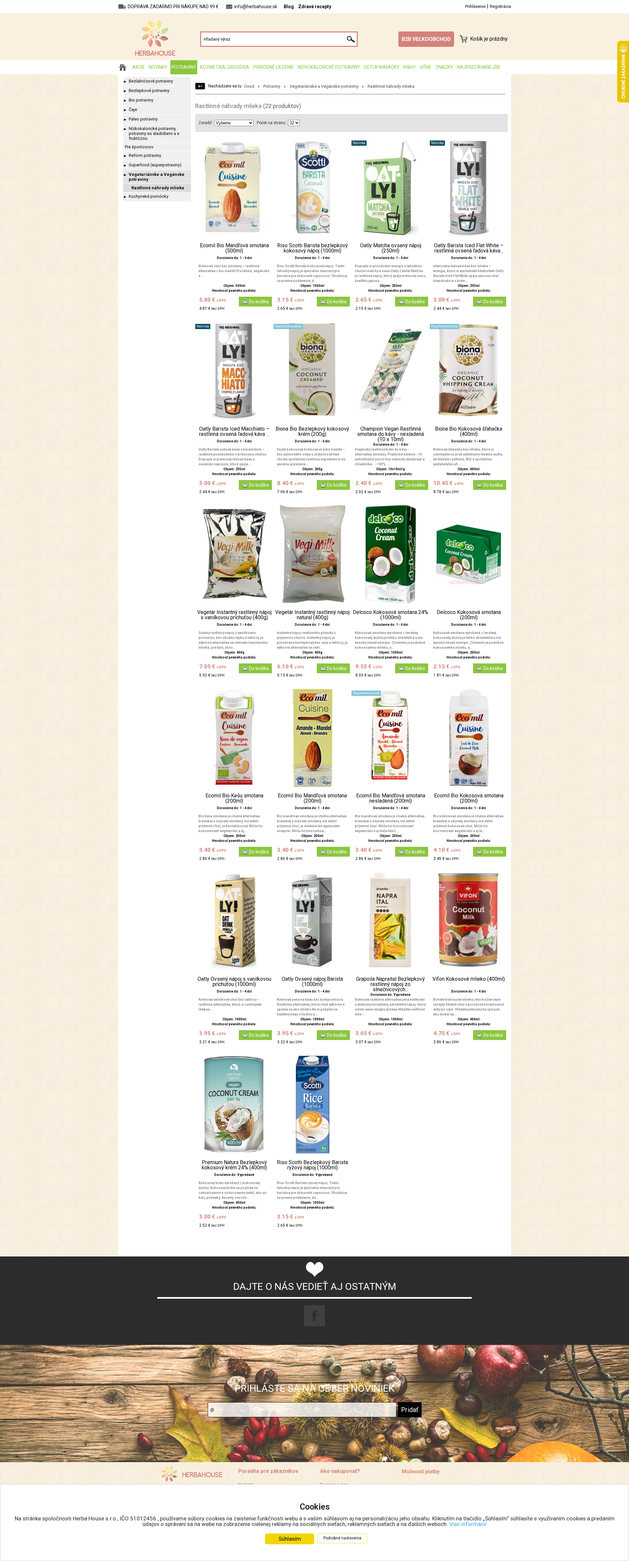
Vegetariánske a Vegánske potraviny (156, 177)
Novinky (158, 67)
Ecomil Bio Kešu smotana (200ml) (234, 798)
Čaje (133, 109)
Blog (289, 6)
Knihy (409, 67)
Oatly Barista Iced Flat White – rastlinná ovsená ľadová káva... (469, 248)
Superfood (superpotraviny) (155, 164)
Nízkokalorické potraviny (329, 67)
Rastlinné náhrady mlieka (157, 187)
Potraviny (183, 67)
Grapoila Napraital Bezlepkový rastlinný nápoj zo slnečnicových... (390, 984)
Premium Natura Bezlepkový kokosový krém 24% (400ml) (234, 1165)
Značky (444, 67)
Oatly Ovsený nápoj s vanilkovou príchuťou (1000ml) (234, 981)
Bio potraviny (141, 100)
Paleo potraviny (143, 119)
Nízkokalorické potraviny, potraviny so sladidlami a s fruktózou (154, 133)
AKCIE (138, 67)
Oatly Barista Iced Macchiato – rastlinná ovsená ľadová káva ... (234, 431)
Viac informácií (467, 1524)
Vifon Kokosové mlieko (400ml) (468, 979)
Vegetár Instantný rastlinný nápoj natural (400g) (312, 615)
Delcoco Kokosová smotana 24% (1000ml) (390, 615)
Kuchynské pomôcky (148, 196)
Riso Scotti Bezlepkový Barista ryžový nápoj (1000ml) (312, 1165)
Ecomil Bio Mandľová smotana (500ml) (234, 248)
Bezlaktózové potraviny (151, 81)
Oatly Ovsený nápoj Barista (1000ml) (312, 981)
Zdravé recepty (314, 6)
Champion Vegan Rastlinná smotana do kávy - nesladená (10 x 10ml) (390, 434)
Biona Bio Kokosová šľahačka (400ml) (468, 431)
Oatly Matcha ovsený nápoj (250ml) (390, 248)
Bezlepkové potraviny (149, 90)
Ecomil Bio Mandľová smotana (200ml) (312, 798)
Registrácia (500, 6)
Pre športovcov (139, 146)
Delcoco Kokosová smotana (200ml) (469, 615)
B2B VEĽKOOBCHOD (426, 39)
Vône (425, 67)
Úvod (249, 86)
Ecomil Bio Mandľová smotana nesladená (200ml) (390, 798)
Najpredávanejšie (479, 67)
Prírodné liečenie (273, 67)
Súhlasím (289, 1538)
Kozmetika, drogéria (224, 67)
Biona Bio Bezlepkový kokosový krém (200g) (312, 431)
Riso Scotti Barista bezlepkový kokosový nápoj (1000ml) (312, 248)
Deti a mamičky (381, 67)
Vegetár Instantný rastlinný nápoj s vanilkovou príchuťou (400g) (234, 615)
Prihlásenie (475, 6)
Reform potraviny (145, 155)
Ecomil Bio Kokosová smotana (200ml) (469, 798)
